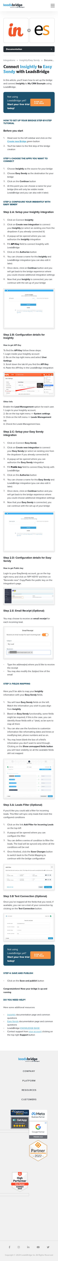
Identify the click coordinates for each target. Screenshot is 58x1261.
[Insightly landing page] (15, 30)
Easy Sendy (13, 1021)
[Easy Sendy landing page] (42, 30)
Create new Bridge (17, 141)
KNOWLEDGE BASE (30, 1028)
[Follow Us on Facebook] (9, 1247)
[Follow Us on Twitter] (48, 1247)
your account (35, 1031)
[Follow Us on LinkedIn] (28, 1247)
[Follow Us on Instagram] (19, 1247)
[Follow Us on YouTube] (38, 1247)
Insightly (11, 1014)
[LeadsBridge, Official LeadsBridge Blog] (13, 5)
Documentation (14, 49)
